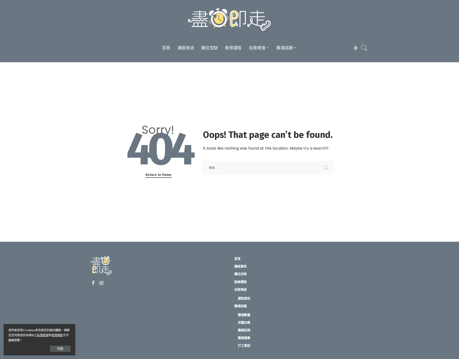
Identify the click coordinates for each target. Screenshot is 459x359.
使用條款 (57, 335)
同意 (60, 348)
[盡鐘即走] (229, 20)
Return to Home (159, 175)
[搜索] (364, 48)
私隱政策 (43, 335)
